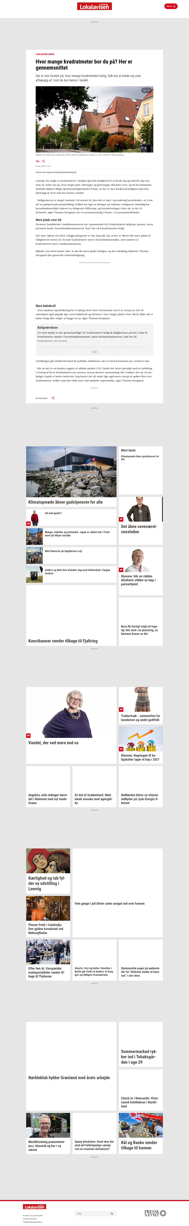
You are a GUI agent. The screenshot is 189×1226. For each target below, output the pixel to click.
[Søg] (112, 1213)
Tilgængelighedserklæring (32, 1222)
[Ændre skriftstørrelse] (37, 161)
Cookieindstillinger (30, 1219)
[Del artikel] (43, 161)
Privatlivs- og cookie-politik (33, 1216)
